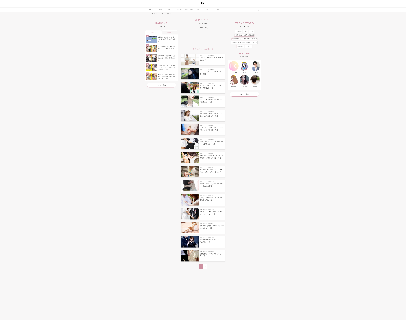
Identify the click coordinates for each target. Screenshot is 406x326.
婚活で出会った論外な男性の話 (244, 35)
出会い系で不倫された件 (249, 39)
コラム (198, 9)
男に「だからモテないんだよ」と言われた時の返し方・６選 (211, 115)
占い (207, 9)
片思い (170, 9)
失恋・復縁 (189, 9)
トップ (151, 9)
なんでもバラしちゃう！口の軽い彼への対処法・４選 (211, 87)
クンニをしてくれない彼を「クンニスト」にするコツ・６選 (211, 129)
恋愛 (160, 9)
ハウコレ (150, 13)
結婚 (251, 31)
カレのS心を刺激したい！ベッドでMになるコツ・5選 (212, 227)
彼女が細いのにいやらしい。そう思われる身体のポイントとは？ (211, 171)
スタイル (218, 9)
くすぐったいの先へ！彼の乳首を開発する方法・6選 (211, 199)
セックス (239, 31)
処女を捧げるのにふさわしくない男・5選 (211, 255)
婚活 (245, 31)
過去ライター (203, 55)
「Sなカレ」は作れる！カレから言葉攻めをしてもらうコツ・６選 (212, 157)
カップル (179, 9)
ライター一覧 (159, 13)
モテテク (249, 46)
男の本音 (240, 46)
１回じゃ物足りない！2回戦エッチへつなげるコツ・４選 (211, 143)
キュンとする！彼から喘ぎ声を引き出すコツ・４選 (211, 101)
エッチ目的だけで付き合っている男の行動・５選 (211, 241)
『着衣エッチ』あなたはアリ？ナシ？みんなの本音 (211, 185)
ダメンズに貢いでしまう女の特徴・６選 (210, 73)
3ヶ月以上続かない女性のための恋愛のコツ (211, 59)
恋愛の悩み (235, 39)
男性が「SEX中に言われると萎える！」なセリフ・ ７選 (211, 213)
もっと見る (161, 85)
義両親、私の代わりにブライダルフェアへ (244, 42)
